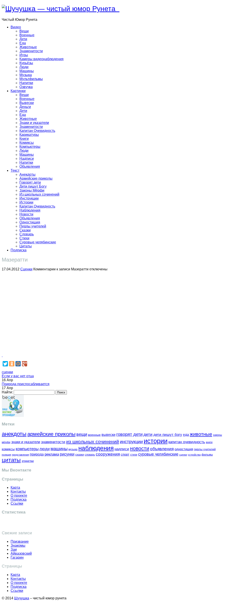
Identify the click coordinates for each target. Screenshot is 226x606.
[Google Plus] (24, 363)
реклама (52, 454)
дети (148, 434)
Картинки (18, 91)
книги (209, 442)
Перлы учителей (32, 226)
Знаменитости (31, 51)
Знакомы (18, 545)
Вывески (26, 103)
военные (94, 435)
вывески (108, 435)
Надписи (26, 158)
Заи (14, 549)
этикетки (28, 461)
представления (20, 454)
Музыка (25, 75)
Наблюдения (29, 210)
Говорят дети (30, 182)
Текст (15, 170)
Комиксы (26, 142)
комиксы (8, 449)
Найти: (7, 392)
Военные (26, 35)
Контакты (18, 491)
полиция (6, 454)
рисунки (67, 454)
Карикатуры (29, 135)
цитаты (11, 460)
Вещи (24, 31)
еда (186, 435)
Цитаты (25, 246)
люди (45, 448)
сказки (79, 454)
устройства (194, 454)
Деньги (25, 107)
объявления (162, 448)
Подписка (18, 250)
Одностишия (29, 222)
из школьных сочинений (92, 441)
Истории (26, 202)
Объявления (29, 166)
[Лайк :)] (2, 355)
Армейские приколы (36, 178)
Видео (16, 27)
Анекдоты (27, 174)
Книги (24, 138)
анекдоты (14, 434)
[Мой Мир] (18, 363)
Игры (23, 55)
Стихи (24, 238)
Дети (23, 39)
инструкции (131, 441)
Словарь (26, 234)
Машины (26, 71)
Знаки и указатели (34, 123)
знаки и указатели (25, 442)
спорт (125, 454)
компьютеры (27, 448)
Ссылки (17, 503)
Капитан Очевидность (37, 131)
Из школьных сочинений (39, 194)
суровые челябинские (158, 454)
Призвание (20, 541)
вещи (81, 434)
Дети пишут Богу (33, 186)
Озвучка (26, 87)
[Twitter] (5, 363)
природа (37, 454)
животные (201, 434)
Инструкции (29, 198)
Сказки (25, 230)
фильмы (207, 454)
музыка (72, 449)
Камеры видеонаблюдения (41, 59)
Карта (15, 487)
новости (139, 448)
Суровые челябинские (37, 242)
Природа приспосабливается (25, 384)
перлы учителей (205, 449)
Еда (22, 43)
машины (59, 448)
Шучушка (21, 598)
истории (156, 440)
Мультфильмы (31, 79)
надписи (122, 449)
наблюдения (96, 448)
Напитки (26, 83)
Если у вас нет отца (18, 376)
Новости (26, 214)
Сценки (26, 269)
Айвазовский (21, 553)
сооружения (108, 454)
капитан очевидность (186, 442)
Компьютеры (29, 146)
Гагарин (17, 557)
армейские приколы (51, 434)
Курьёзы (26, 63)
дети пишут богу (167, 435)
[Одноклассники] (11, 363)
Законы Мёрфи (31, 190)
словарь (90, 454)
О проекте (19, 495)
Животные (28, 47)
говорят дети (129, 434)
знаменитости (53, 442)
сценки (7, 372)
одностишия (184, 449)
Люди (23, 67)
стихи (133, 454)
